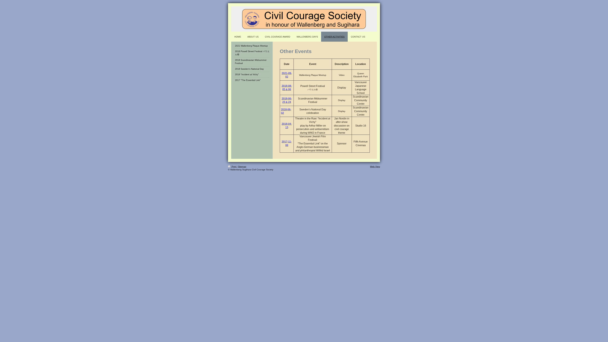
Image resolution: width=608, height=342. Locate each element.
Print (234, 166)
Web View (375, 166)
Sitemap (242, 166)
